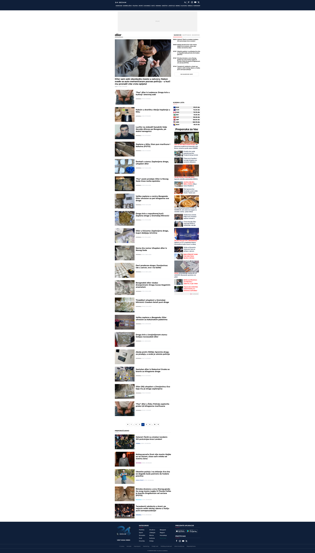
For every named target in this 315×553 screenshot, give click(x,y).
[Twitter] (198, 2)
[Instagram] (192, 2)
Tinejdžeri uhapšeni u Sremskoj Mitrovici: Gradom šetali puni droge (152, 301)
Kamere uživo (127, 6)
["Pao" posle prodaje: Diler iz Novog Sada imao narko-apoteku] (125, 183)
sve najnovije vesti (186, 74)
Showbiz (147, 6)
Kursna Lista (178, 102)
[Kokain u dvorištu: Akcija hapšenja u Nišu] (125, 114)
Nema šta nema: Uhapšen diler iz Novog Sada (151, 249)
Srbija (190, 6)
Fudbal (138, 443)
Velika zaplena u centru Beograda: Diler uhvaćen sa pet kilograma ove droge (152, 198)
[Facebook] (188, 2)
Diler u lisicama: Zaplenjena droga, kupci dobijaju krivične (152, 232)
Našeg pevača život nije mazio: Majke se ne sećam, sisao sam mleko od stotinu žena (153, 456)
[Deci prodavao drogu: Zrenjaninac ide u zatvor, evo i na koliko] (125, 270)
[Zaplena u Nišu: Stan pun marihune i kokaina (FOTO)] (125, 149)
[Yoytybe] (195, 2)
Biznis (178, 6)
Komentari (196, 35)
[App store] (180, 531)
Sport (141, 6)
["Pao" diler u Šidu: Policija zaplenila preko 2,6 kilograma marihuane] (125, 408)
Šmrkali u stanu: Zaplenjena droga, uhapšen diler (152, 163)
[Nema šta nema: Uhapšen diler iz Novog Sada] (125, 253)
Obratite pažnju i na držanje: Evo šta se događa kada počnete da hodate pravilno (153, 474)
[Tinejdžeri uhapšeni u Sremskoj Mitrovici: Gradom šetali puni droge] (125, 305)
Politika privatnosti (166, 546)
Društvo (165, 6)
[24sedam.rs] (120, 2)
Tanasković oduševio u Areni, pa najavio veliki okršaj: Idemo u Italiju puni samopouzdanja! (152, 508)
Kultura (184, 6)
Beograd (139, 499)
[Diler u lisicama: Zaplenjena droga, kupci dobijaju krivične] (125, 235)
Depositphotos (191, 546)
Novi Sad (163, 538)
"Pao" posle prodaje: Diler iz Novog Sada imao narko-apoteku (152, 180)
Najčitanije (186, 35)
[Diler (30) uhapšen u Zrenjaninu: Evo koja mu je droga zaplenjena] (125, 391)
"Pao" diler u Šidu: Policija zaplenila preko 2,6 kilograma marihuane (152, 405)
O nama (122, 546)
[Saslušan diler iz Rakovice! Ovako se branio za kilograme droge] (125, 374)
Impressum (137, 546)
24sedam (150, 551)
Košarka (138, 515)
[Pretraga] (185, 2)
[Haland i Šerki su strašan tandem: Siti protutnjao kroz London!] (125, 441)
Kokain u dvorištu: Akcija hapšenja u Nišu (153, 111)
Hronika (158, 6)
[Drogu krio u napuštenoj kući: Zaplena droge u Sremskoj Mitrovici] (125, 218)
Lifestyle (171, 6)
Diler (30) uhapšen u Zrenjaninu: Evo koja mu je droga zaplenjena (153, 388)
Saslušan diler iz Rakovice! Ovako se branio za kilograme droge (153, 370)
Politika (135, 6)
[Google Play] (192, 531)
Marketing (146, 546)
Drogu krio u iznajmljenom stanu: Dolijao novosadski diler (151, 336)
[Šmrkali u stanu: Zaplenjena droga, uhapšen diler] (125, 166)
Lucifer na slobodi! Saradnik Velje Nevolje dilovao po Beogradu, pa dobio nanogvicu (151, 129)
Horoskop (196, 6)
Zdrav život (140, 480)
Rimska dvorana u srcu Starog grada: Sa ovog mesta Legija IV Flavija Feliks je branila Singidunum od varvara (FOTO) (153, 492)
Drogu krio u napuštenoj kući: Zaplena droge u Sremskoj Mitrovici (152, 215)
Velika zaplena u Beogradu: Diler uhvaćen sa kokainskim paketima (151, 318)
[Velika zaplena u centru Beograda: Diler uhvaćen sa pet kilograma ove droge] (125, 201)
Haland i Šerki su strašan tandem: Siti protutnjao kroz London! (152, 438)
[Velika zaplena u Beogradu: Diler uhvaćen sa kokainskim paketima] (125, 322)
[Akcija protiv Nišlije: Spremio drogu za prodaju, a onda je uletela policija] (125, 356)
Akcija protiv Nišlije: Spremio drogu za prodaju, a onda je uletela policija (153, 353)
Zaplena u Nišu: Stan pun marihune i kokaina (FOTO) (153, 145)
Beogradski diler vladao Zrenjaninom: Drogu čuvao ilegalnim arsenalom (153, 285)
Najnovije (119, 6)
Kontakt (129, 546)
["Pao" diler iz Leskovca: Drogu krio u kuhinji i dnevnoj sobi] (125, 97)
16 (154, 424)
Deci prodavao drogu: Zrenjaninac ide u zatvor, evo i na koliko (152, 267)
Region (162, 533)
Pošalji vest (155, 546)
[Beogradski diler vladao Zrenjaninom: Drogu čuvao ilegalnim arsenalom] (125, 287)
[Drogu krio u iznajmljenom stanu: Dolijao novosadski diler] (125, 339)
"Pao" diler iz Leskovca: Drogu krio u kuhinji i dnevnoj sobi (153, 93)
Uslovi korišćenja (179, 546)
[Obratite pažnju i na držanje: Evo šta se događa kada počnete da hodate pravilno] (125, 476)
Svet (152, 6)
